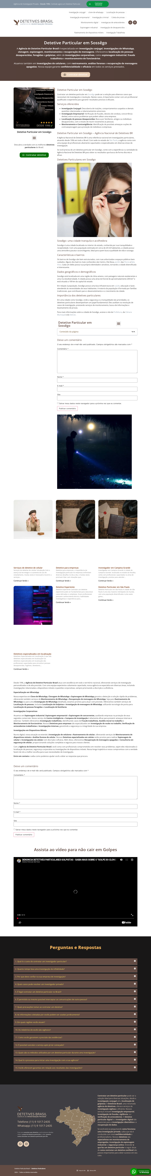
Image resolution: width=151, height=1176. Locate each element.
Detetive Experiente (65, 587)
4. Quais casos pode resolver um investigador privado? (39, 984)
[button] (34, 137)
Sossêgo (91, 94)
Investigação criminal (100, 17)
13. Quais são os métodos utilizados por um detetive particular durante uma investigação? (55, 1052)
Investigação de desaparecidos (112, 27)
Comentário (62, 349)
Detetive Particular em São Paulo (114, 587)
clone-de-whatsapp (95, 12)
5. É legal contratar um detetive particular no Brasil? (38, 992)
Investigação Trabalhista (115, 32)
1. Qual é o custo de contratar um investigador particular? (41, 961)
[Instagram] (135, 22)
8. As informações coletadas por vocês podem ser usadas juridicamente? (47, 1014)
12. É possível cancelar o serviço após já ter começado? (39, 1045)
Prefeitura (118, 312)
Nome (60, 377)
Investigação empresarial (79, 17)
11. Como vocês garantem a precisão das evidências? (38, 1037)
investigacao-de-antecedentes (113, 22)
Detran (73, 315)
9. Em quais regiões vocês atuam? (30, 1022)
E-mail (60, 386)
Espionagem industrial (89, 27)
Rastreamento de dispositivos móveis (88, 32)
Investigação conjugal (77, 12)
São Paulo (113, 140)
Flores (126, 262)
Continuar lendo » (21, 581)
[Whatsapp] (130, 22)
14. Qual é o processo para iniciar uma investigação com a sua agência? (46, 1060)
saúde (117, 286)
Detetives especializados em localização (32, 654)
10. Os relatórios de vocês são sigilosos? (33, 1030)
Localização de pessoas (115, 12)
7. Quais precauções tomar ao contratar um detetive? (39, 1007)
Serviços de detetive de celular (28, 567)
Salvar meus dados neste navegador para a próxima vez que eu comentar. (90, 403)
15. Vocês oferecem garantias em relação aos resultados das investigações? (48, 1068)
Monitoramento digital (89, 22)
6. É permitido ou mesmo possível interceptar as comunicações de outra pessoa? (51, 999)
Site (58, 394)
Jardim (117, 262)
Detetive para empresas (67, 567)
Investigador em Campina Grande (114, 567)
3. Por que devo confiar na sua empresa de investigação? (40, 976)
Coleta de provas (118, 17)
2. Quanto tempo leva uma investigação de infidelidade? (40, 969)
